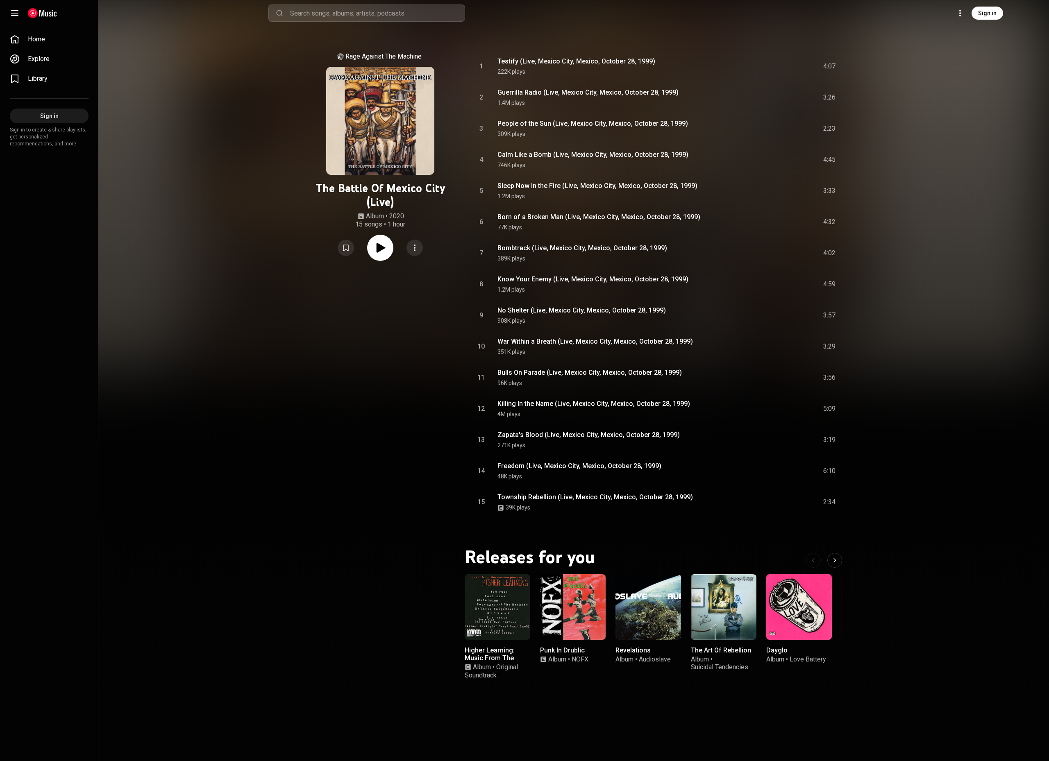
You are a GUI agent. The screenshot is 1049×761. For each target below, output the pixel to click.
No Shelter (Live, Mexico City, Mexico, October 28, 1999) (581, 310)
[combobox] (377, 13)
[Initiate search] (279, 13)
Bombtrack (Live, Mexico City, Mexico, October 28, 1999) (582, 248)
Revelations (633, 650)
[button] (346, 248)
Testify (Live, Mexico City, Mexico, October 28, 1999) (576, 61)
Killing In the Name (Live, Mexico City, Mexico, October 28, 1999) (593, 404)
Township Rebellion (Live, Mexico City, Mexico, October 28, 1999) (595, 497)
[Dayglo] (799, 607)
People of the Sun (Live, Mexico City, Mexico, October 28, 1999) (592, 123)
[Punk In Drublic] (573, 607)
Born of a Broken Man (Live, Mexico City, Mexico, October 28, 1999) (598, 217)
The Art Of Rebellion (721, 650)
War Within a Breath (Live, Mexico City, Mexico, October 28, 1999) (595, 341)
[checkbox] (830, 66)
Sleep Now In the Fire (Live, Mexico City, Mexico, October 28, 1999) (597, 186)
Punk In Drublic (562, 650)
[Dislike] (783, 66)
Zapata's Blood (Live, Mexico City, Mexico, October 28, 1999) (588, 435)
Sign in (987, 13)
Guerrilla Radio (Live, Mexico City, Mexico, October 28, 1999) (588, 92)
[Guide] (15, 13)
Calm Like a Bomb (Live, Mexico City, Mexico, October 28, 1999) (592, 155)
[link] (49, 39)
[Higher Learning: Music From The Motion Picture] (497, 607)
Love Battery (808, 659)
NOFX (580, 659)
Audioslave (655, 659)
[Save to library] (346, 248)
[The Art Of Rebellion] (723, 607)
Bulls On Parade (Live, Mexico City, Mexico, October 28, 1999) (589, 372)
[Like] (767, 66)
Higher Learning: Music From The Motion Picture (490, 658)
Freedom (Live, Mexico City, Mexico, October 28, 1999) (579, 466)
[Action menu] (414, 248)
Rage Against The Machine (383, 56)
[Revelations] (648, 607)
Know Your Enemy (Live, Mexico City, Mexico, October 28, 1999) (592, 279)
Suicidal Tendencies (719, 667)
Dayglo (777, 650)
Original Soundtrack (491, 671)
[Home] (42, 13)
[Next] (834, 560)
